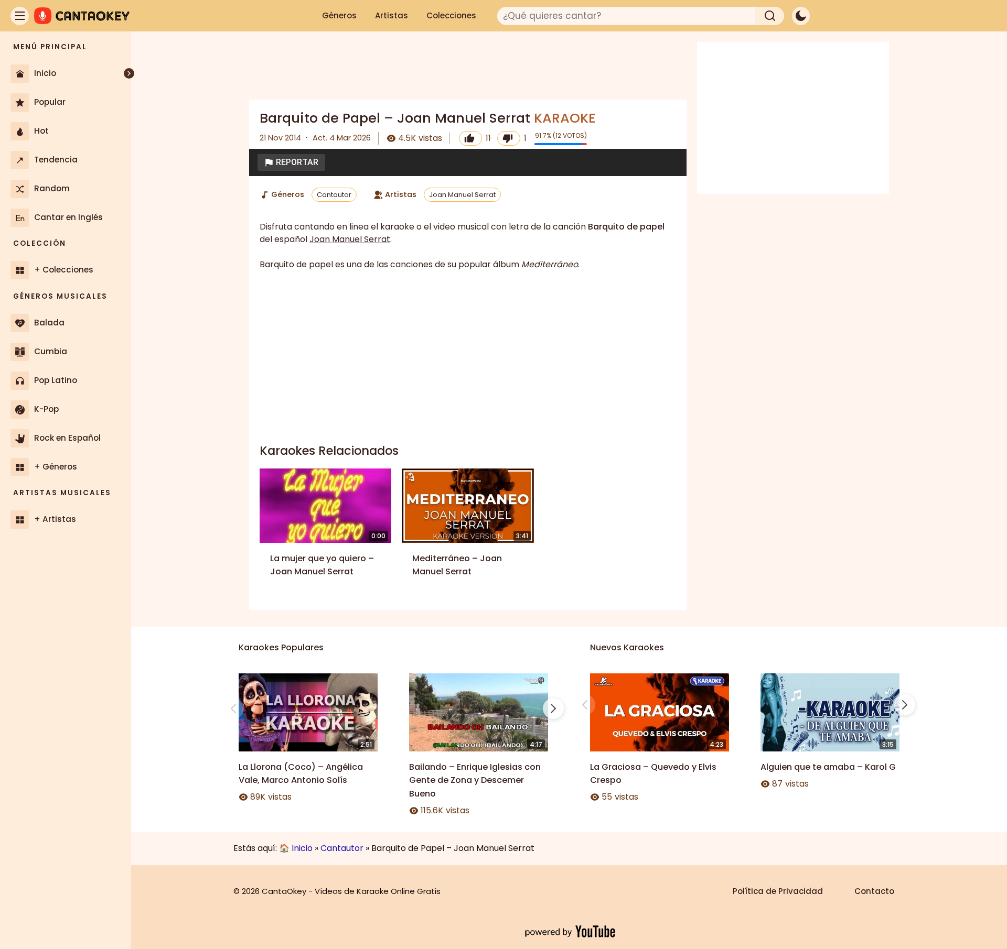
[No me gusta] (508, 138)
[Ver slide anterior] (233, 708)
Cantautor (334, 195)
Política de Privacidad (778, 891)
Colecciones (451, 15)
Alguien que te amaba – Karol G (828, 767)
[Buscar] (769, 16)
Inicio (302, 848)
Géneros (339, 15)
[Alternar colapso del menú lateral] (129, 73)
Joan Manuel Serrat (462, 195)
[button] (291, 162)
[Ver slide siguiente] (553, 708)
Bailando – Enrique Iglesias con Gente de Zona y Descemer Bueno (475, 780)
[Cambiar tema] (801, 16)
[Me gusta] (470, 138)
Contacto (874, 891)
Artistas (391, 15)
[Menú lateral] (19, 16)
